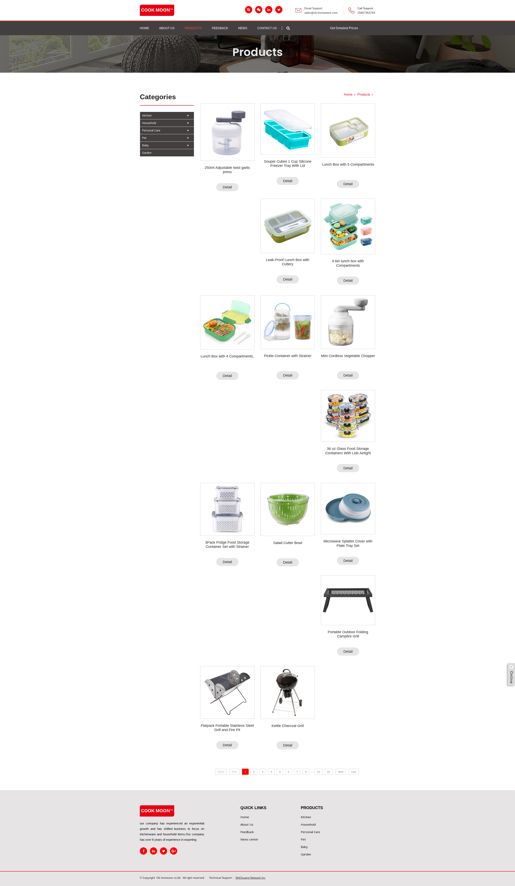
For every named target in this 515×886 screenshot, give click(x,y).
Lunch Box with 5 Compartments (348, 164)
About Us (246, 824)
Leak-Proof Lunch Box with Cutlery (287, 262)
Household (149, 123)
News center (249, 839)
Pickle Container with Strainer (287, 356)
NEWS (242, 28)
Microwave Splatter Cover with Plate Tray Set (347, 543)
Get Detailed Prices (344, 28)
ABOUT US (167, 28)
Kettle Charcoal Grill (288, 726)
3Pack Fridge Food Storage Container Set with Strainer (227, 544)
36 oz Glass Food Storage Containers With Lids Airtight (348, 451)
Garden (146, 153)
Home (144, 28)
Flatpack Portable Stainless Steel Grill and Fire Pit (227, 728)
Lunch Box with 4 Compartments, (227, 356)
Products (363, 94)
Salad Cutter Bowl (287, 543)
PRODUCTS (193, 28)
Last (353, 771)
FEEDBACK (220, 28)
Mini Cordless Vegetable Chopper (348, 356)
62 (328, 771)
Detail (227, 187)
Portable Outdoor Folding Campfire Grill (348, 634)
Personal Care (151, 130)
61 (318, 771)
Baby (145, 145)
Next (340, 771)
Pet (144, 138)
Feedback (247, 832)
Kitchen (147, 115)
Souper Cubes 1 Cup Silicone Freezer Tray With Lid (287, 163)
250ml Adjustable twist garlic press (227, 170)
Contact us (267, 28)
